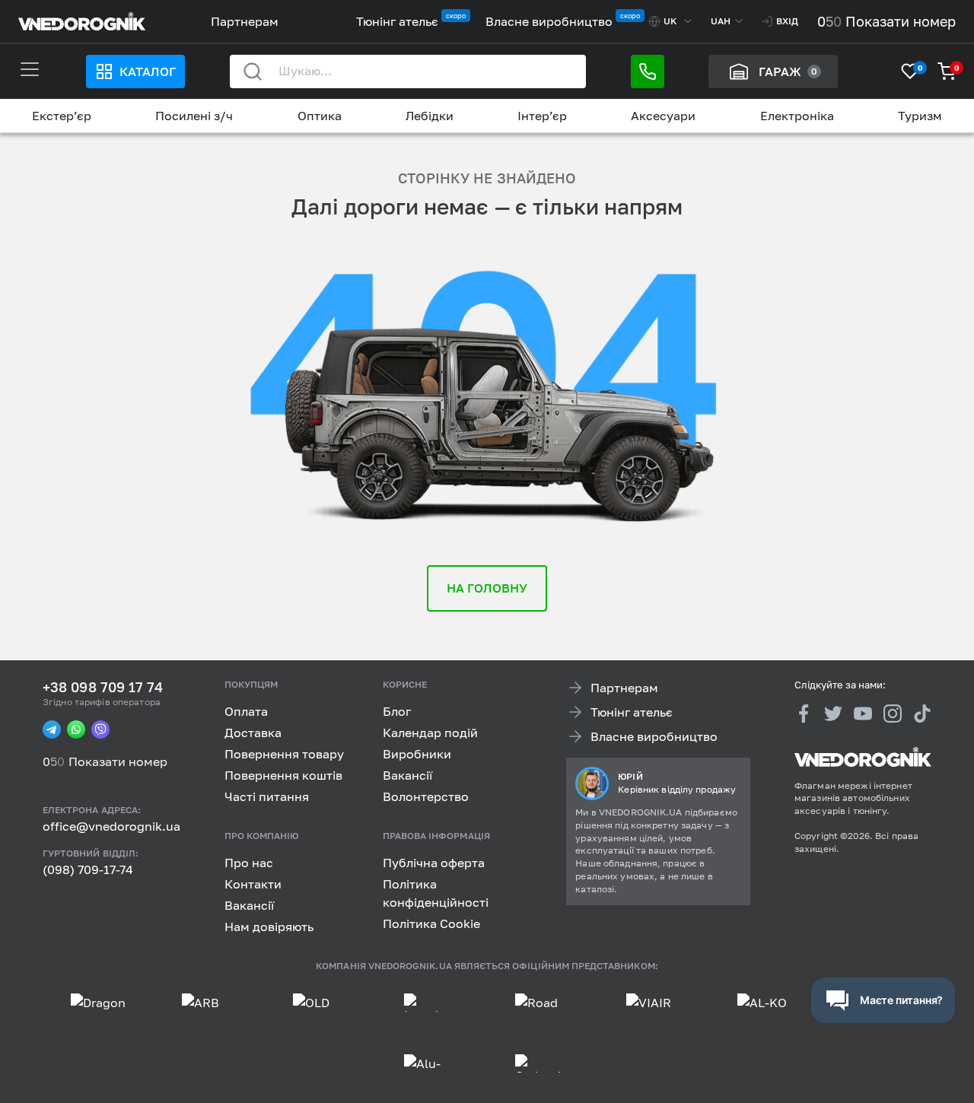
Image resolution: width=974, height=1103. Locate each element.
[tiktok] (922, 713)
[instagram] (892, 713)
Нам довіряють (269, 925)
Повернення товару (284, 753)
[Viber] (100, 729)
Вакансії (407, 775)
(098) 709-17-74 (88, 869)
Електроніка (797, 115)
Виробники (417, 753)
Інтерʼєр (542, 115)
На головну (487, 588)
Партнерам (245, 21)
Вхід (787, 21)
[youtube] (863, 713)
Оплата (246, 711)
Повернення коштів (283, 775)
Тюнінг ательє (397, 21)
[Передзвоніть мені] (647, 71)
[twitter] (833, 713)
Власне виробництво (549, 21)
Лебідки (430, 115)
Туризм (920, 115)
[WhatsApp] (76, 729)
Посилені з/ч (194, 115)
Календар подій (430, 732)
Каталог (147, 71)
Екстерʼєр (61, 115)
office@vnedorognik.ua (111, 826)
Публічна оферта (434, 861)
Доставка (253, 732)
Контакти (253, 883)
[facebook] (803, 713)
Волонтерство (426, 796)
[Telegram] (52, 729)
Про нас (248, 861)
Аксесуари (663, 115)
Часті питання (266, 796)
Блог (397, 711)
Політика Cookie (431, 922)
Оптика (320, 115)
